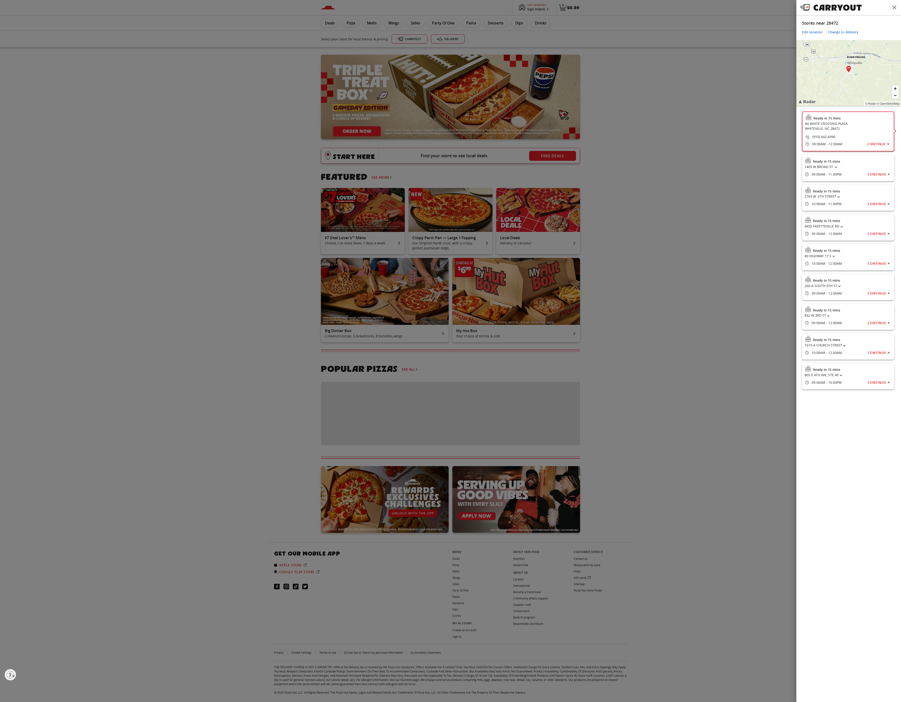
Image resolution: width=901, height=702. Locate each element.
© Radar (870, 103)
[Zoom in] (895, 88)
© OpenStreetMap (888, 103)
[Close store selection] (894, 7)
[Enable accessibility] (10, 674)
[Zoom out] (895, 95)
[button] (848, 70)
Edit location (812, 32)
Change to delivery (843, 32)
